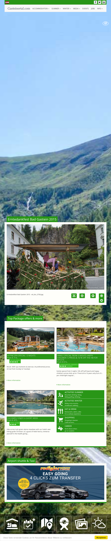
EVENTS (85, 8)
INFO (99, 8)
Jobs (93, 8)
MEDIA (76, 8)
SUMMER (55, 8)
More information (13, 380)
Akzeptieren (101, 537)
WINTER (66, 8)
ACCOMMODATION (40, 8)
